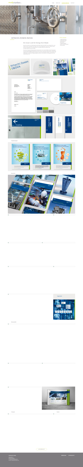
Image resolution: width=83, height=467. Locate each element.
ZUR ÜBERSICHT (41, 449)
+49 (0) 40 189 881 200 (13, 459)
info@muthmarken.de (15, 460)
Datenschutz (71, 455)
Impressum (63, 455)
